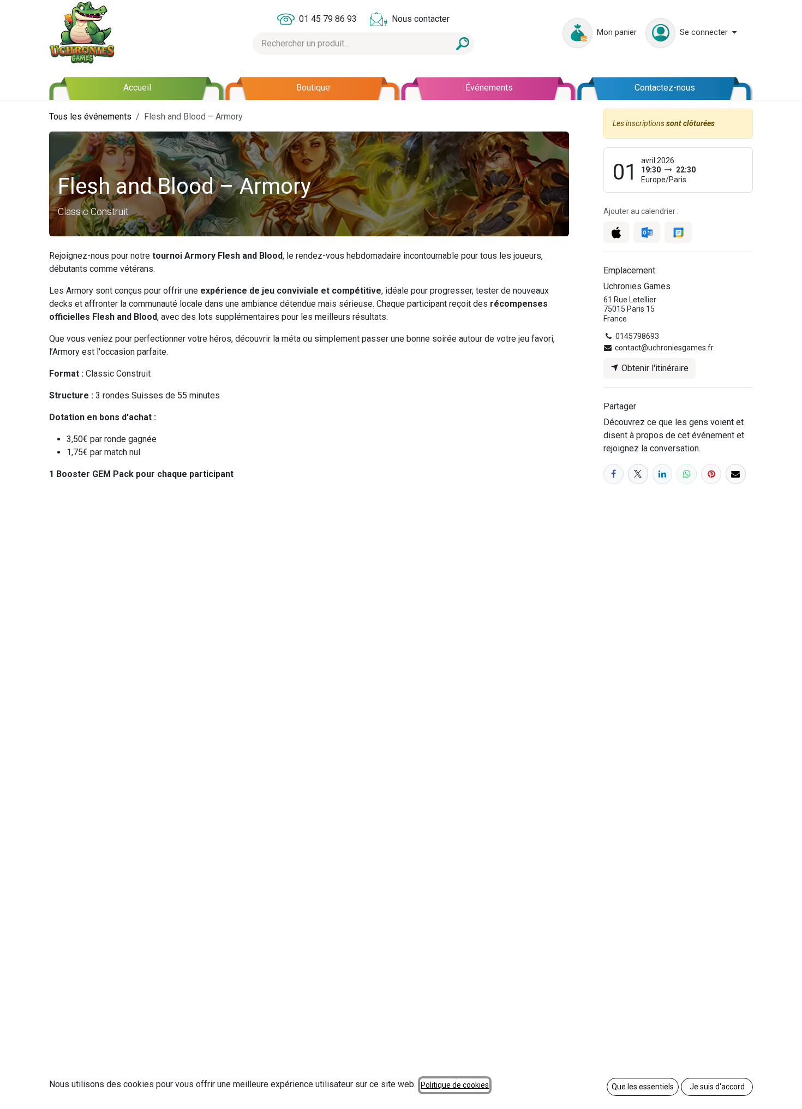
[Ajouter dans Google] (678, 232)
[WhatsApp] (687, 474)
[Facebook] (613, 474)
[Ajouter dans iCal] (616, 232)
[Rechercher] (462, 43)
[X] (638, 474)
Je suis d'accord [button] (717, 1086)
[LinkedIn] (663, 474)
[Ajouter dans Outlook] (646, 232)
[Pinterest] (711, 474)
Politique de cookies (455, 1085)
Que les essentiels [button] (643, 1086)
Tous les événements (90, 116)
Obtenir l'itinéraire (654, 368)
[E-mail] (736, 474)
